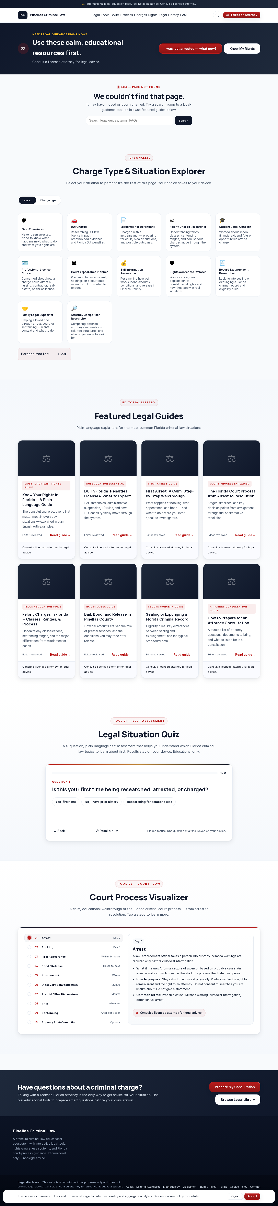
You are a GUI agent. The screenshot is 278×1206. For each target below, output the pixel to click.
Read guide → (60, 535)
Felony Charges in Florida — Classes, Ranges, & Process (45, 619)
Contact (255, 1186)
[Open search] (217, 15)
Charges (140, 15)
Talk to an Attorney (241, 15)
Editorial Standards (148, 1186)
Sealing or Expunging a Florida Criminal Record (167, 617)
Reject (235, 1196)
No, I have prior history (101, 801)
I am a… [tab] (27, 200)
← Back (59, 831)
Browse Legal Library (238, 1100)
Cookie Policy (238, 1186)
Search (183, 120)
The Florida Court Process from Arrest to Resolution (232, 493)
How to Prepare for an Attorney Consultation (228, 620)
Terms (223, 1186)
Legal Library (169, 15)
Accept (252, 1196)
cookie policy (174, 1196)
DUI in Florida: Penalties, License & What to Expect (107, 493)
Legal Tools (100, 15)
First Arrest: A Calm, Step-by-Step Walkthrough (170, 493)
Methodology (171, 1186)
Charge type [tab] (48, 200)
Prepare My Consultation (235, 1087)
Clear (62, 354)
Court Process (122, 15)
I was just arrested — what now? (191, 48)
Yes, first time (66, 801)
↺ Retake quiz (107, 831)
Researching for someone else (149, 801)
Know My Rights (242, 48)
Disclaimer (189, 1186)
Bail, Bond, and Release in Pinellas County (107, 617)
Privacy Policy (207, 1186)
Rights (153, 15)
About (130, 1186)
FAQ (183, 15)
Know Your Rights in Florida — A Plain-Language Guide (40, 499)
